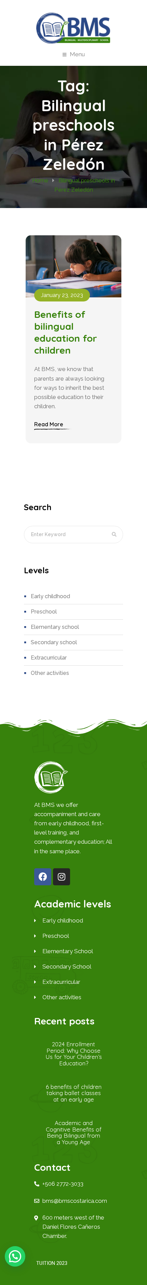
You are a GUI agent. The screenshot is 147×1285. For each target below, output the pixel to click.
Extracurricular (49, 657)
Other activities (50, 673)
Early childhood (50, 596)
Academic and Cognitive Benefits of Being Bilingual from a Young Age (74, 1132)
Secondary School (54, 642)
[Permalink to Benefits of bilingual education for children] (73, 266)
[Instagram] (61, 876)
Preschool (44, 611)
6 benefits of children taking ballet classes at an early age (74, 1093)
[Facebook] (42, 876)
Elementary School (55, 627)
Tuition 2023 (51, 1263)
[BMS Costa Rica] (73, 28)
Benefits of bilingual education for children (65, 332)
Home (40, 180)
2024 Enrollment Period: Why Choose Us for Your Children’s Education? (73, 1053)
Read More (48, 424)
